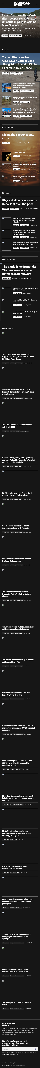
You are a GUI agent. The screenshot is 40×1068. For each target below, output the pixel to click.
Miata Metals (13, 839)
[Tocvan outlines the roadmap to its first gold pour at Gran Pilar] (20, 647)
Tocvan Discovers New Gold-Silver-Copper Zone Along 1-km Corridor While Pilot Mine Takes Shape (18, 356)
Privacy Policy (6, 1054)
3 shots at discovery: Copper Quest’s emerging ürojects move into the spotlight (16, 936)
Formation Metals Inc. (15, 907)
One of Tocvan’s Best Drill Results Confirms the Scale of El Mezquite (15, 527)
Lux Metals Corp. (25, 102)
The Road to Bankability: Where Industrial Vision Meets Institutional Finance (16, 594)
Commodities (6, 143)
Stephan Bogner (14, 208)
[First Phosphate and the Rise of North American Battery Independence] (20, 480)
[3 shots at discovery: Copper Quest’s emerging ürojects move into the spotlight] (20, 922)
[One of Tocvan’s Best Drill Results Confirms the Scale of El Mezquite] (20, 513)
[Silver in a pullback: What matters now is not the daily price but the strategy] (20, 246)
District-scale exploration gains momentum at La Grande (14, 867)
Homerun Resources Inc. (27, 90)
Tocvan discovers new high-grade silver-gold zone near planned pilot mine (18, 628)
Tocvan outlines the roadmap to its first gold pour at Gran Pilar (17, 661)
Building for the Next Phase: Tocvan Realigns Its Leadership (16, 560)
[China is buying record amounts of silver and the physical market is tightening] (20, 222)
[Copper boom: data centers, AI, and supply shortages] (20, 180)
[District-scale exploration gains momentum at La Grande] (20, 854)
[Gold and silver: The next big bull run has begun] (20, 168)
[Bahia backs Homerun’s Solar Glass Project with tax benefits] (20, 680)
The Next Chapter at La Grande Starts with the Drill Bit (17, 426)
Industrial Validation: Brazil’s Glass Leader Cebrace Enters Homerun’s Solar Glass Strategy (18, 392)
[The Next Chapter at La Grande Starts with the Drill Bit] (20, 412)
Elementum (6, 208)
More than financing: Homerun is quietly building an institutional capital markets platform (18, 798)
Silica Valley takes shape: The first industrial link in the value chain (15, 970)
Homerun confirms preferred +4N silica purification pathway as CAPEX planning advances (18, 728)
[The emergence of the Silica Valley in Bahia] (20, 990)
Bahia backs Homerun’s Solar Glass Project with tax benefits (16, 694)
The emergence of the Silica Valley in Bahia (16, 1003)
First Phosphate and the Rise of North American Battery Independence (17, 494)
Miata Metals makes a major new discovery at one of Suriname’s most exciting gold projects (16, 833)
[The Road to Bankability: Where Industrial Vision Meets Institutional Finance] (20, 579)
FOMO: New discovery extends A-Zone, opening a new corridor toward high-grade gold (17, 901)
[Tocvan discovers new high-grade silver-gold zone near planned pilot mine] (20, 614)
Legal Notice (15, 1054)
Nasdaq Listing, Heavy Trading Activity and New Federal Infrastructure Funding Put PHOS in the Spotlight (18, 460)
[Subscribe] (36, 1049)
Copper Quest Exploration (16, 943)
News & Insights (7, 278)
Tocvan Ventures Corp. (15, 35)
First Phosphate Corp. (26, 115)
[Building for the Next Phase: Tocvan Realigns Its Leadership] (20, 546)
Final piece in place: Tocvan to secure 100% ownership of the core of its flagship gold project (17, 763)
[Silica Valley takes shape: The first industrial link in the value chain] (20, 957)
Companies (5, 35)
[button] (3, 4)
